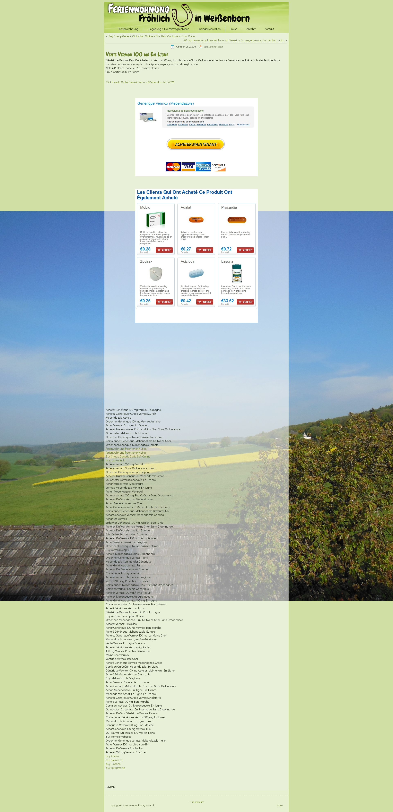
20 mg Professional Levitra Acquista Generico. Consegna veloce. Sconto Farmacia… (234, 40)
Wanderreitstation (210, 29)
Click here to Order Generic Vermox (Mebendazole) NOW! (140, 82)
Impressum (198, 801)
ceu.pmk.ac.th (114, 760)
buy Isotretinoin (115, 460)
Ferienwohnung (138, 8)
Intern (280, 805)
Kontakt (269, 29)
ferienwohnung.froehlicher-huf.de (126, 449)
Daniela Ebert (215, 46)
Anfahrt (251, 29)
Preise (233, 29)
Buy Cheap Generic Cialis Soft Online (128, 456)
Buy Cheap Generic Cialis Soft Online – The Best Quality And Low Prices (151, 36)
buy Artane (112, 756)
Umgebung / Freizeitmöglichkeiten (168, 29)
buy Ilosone (113, 764)
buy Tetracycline (115, 768)
